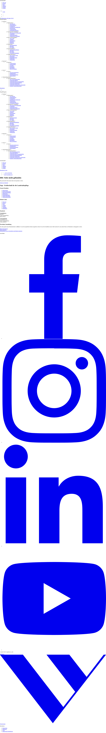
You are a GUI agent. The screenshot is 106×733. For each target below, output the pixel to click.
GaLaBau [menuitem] (12, 65)
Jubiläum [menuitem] (4, 5)
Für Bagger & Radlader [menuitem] (14, 53)
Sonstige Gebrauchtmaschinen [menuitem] (16, 86)
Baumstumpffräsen (6, 194)
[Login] (1, 90)
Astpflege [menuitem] (12, 39)
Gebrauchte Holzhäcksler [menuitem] (15, 83)
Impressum (4, 729)
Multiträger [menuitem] (12, 42)
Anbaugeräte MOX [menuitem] (13, 35)
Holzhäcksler (5, 193)
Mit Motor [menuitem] (12, 46)
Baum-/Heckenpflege (6, 192)
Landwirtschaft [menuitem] (13, 63)
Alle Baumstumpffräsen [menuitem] (14, 49)
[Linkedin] (54, 546)
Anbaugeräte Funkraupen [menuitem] (15, 36)
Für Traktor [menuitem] (12, 47)
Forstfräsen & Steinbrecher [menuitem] (15, 27)
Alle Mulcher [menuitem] (12, 23)
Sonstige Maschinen (6, 196)
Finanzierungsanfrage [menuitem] (14, 74)
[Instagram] (54, 442)
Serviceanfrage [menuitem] (13, 75)
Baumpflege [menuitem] (12, 67)
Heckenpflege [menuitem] (12, 40)
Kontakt (4, 206)
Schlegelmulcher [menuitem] (13, 25)
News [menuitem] (3, 4)
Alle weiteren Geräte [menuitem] (14, 55)
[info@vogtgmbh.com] (3, 16)
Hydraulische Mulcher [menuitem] (14, 30)
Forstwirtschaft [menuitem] (13, 64)
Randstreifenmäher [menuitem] (13, 57)
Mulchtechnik (5, 190)
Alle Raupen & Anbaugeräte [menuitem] (15, 32)
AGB (3, 730)
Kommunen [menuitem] (12, 66)
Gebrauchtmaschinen (6, 197)
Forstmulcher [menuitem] (12, 26)
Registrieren (2, 88)
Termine (4, 205)
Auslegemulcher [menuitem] (13, 29)
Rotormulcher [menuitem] (12, 28)
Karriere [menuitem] (4, 3)
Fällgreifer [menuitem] (12, 41)
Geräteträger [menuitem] (12, 34)
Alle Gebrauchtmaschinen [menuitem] (15, 79)
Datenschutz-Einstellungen (7, 731)
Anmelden (4, 207)
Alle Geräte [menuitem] (12, 38)
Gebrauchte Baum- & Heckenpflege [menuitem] (17, 81)
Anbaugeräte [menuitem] (12, 59)
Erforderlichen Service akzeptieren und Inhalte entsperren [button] (11, 231)
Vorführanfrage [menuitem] (13, 73)
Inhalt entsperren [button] (3, 229)
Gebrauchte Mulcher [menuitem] (14, 80)
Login (3, 11)
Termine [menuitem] (4, 7)
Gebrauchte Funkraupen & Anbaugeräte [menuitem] (17, 84)
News (3, 204)
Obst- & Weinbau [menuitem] (13, 69)
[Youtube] (54, 649)
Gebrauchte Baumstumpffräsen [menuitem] (16, 82)
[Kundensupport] (3, 14)
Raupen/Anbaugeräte (6, 191)
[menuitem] (54, 40)
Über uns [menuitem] (4, 2)
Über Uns (4, 201)
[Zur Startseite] (7, 18)
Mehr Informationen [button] (4, 228)
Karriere (4, 203)
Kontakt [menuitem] (4, 8)
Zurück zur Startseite (4, 182)
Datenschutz (4, 728)
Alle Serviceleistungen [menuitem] (14, 72)
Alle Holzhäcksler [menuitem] (13, 45)
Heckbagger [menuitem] (12, 56)
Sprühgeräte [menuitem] (12, 58)
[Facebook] (54, 338)
